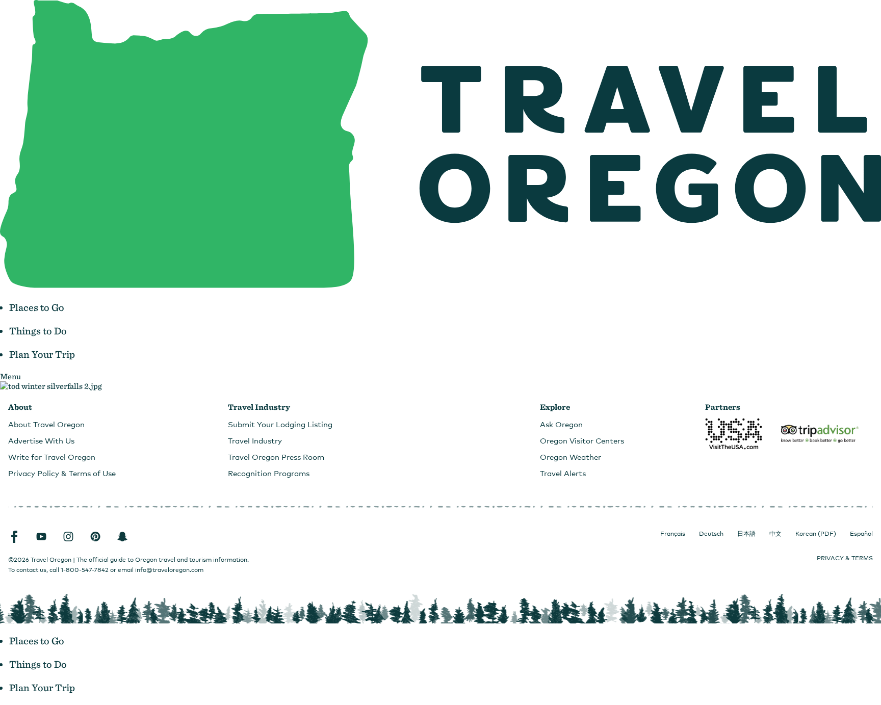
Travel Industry (255, 440)
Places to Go (36, 307)
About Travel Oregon (46, 424)
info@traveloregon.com (169, 569)
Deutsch (711, 533)
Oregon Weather (570, 456)
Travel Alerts (563, 473)
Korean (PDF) (815, 533)
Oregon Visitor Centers (582, 440)
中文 (775, 533)
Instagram (68, 537)
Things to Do (38, 331)
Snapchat (122, 537)
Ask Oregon (561, 424)
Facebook (14, 537)
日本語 (746, 533)
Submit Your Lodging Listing (280, 424)
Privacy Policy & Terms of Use (62, 473)
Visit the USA (733, 433)
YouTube (41, 537)
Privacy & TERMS (845, 558)
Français (672, 533)
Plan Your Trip (42, 354)
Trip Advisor (820, 433)
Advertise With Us (41, 440)
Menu (10, 376)
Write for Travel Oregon (51, 456)
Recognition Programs (268, 473)
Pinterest (95, 537)
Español (861, 533)
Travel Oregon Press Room (276, 456)
